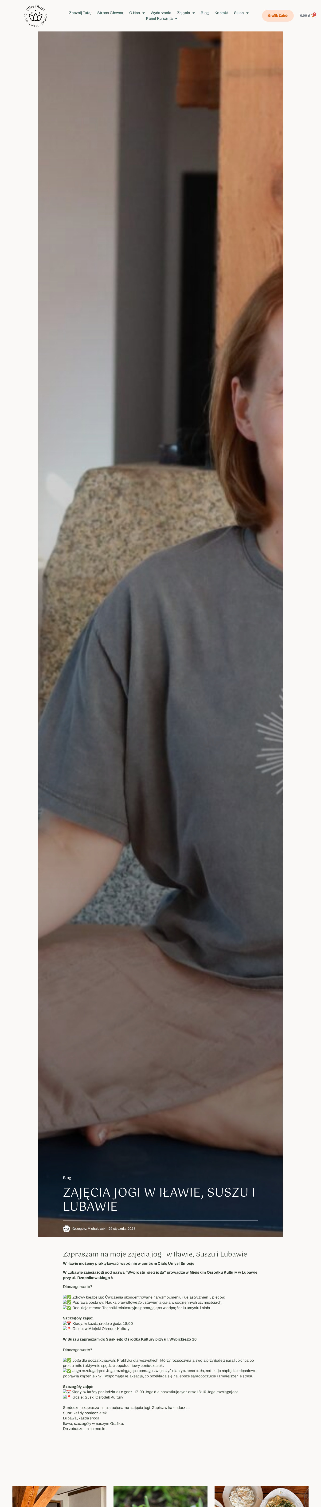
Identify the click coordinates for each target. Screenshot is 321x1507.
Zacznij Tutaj (80, 13)
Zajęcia (183, 13)
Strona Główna (110, 13)
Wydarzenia (161, 13)
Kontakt (221, 13)
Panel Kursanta (159, 18)
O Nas (134, 13)
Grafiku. (117, 1424)
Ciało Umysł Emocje (176, 1263)
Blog (205, 13)
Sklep (239, 13)
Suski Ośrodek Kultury (104, 1397)
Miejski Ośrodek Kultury (108, 1329)
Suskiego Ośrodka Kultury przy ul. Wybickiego (148, 1339)
